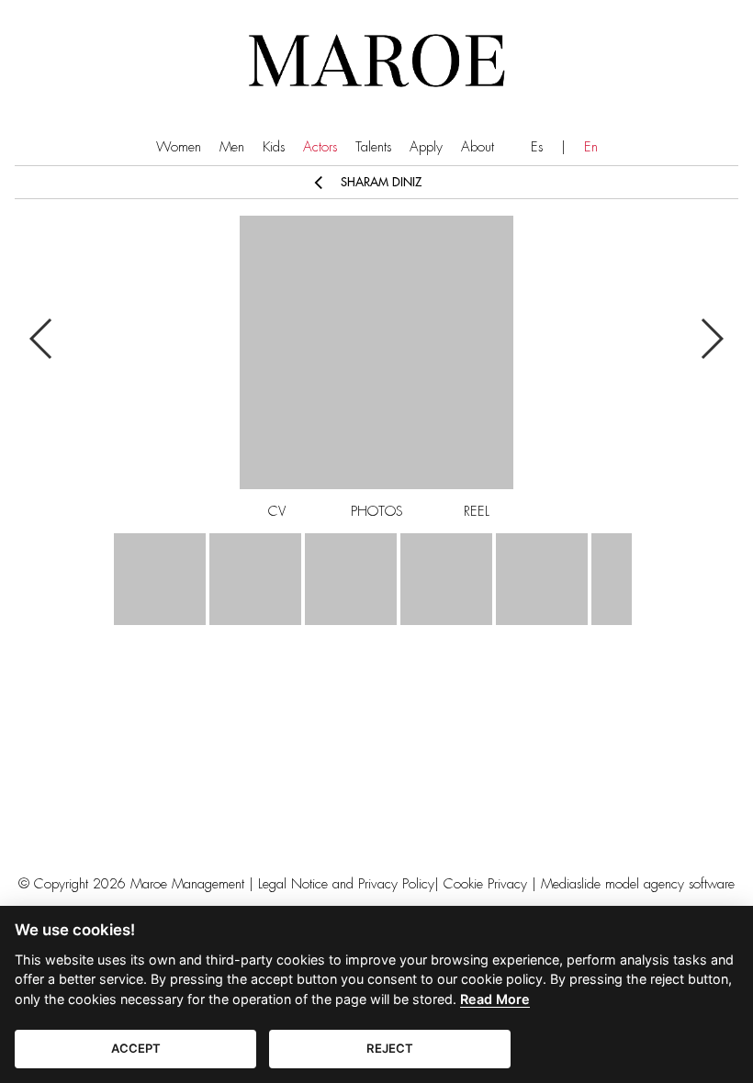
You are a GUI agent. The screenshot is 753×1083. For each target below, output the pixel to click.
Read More (495, 999)
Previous (41, 338)
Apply (426, 147)
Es (537, 147)
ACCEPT (136, 1048)
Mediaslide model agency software (638, 884)
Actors (320, 147)
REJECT (389, 1048)
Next (711, 338)
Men (231, 147)
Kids (274, 147)
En (591, 147)
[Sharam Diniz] (160, 579)
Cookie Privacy (485, 884)
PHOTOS (377, 512)
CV (277, 512)
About (477, 147)
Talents (373, 147)
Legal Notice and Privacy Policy (346, 884)
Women (178, 147)
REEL (476, 512)
